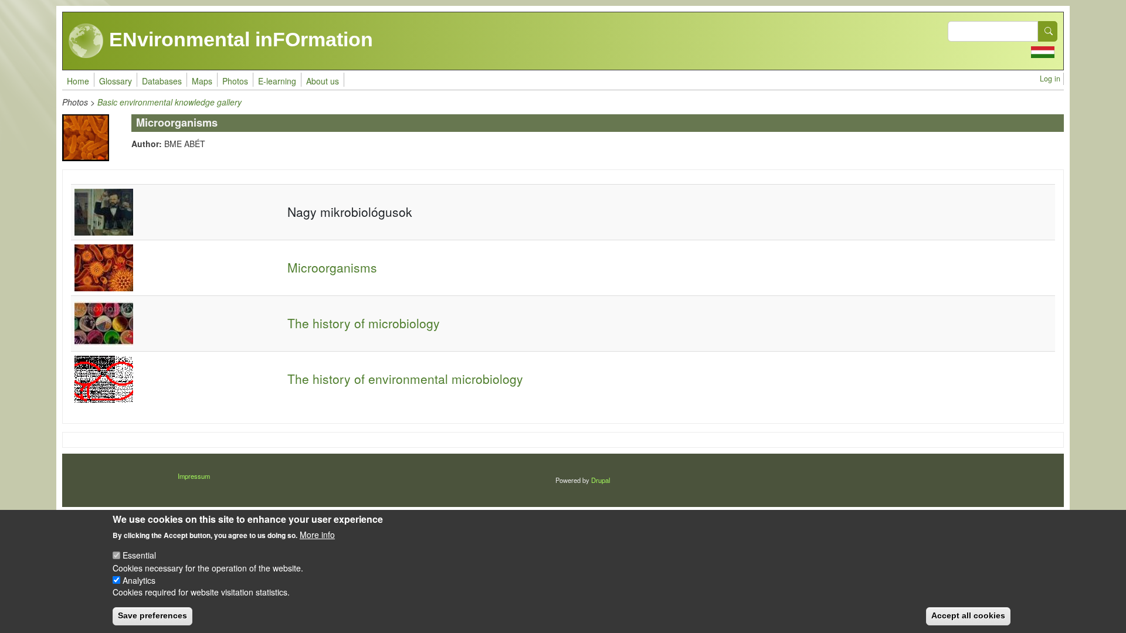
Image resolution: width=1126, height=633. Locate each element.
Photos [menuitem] (235, 81)
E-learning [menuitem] (277, 81)
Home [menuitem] (78, 81)
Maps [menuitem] (202, 81)
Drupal (600, 480)
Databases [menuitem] (162, 81)
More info (317, 534)
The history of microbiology (363, 323)
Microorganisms (332, 267)
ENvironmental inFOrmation (238, 39)
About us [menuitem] (322, 81)
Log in (1050, 78)
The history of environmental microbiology (405, 378)
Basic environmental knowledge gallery (169, 102)
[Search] (1048, 31)
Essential (139, 555)
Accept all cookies (968, 615)
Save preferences (152, 615)
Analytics (139, 580)
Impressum (194, 476)
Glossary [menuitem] (115, 81)
